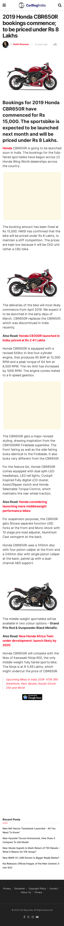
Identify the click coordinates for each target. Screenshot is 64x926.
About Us (26, 892)
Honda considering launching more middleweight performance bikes (25, 506)
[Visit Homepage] (32, 5)
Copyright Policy (37, 888)
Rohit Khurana (21, 44)
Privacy (7, 888)
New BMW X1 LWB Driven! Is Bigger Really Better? (31, 857)
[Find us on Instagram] (33, 917)
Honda (7, 148)
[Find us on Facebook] (24, 917)
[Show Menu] (4, 5)
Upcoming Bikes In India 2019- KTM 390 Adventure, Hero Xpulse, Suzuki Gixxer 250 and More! (32, 683)
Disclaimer (19, 888)
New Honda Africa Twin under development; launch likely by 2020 (29, 640)
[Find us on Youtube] (37, 917)
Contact (53, 888)
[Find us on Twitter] (28, 917)
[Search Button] (59, 5)
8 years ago (41, 44)
